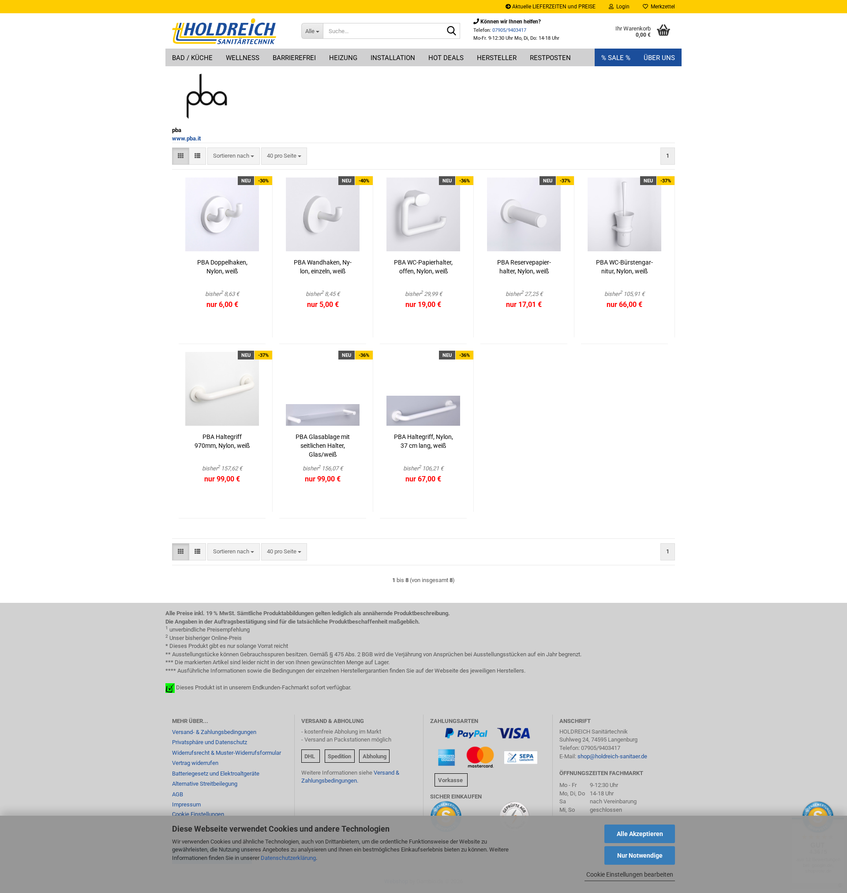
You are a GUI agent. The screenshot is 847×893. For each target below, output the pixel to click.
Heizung (343, 58)
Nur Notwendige (640, 855)
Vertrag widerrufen (195, 763)
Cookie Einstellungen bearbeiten (629, 874)
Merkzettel (661, 7)
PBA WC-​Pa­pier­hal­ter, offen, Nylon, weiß (423, 267)
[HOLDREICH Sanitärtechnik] (230, 31)
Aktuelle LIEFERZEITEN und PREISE (553, 7)
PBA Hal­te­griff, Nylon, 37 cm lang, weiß (423, 441)
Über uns (659, 58)
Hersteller (497, 58)
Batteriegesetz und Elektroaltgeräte (215, 773)
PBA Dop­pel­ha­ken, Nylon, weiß (222, 267)
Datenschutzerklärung (288, 858)
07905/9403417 (509, 30)
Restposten (550, 58)
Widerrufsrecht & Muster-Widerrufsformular (226, 752)
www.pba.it (186, 138)
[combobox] (233, 156)
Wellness (242, 58)
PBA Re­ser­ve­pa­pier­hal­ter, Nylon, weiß (524, 267)
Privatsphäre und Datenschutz (209, 742)
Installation (393, 58)
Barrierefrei (294, 58)
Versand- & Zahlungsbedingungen (214, 732)
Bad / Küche (192, 58)
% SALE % (615, 58)
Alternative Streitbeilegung (204, 783)
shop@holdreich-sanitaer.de (612, 756)
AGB (177, 794)
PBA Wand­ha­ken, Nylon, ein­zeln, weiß (323, 267)
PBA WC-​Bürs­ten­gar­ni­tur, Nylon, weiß (624, 267)
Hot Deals (446, 58)
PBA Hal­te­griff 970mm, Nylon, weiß (222, 441)
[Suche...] (451, 31)
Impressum (186, 804)
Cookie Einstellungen (198, 814)
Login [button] (622, 7)
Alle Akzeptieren (640, 833)
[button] (180, 156)
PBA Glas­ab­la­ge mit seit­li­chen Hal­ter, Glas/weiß (323, 445)
